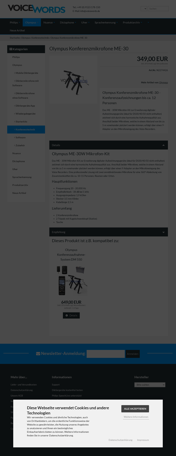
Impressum (143, 439)
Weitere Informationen (136, 416)
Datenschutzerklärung (120, 439)
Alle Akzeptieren (135, 408)
